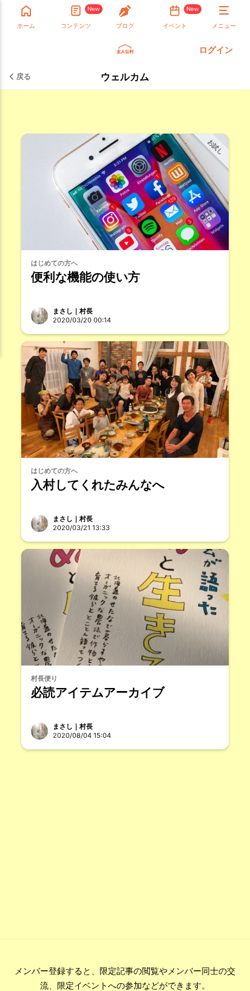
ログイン (216, 49)
